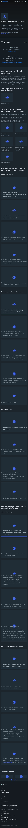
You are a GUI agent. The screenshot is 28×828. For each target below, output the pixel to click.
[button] (11, 779)
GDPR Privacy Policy (5, 813)
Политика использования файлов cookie (9, 809)
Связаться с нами (5, 792)
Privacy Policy (4, 811)
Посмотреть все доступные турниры (12, 62)
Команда (3, 790)
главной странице (7, 762)
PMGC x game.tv (4, 801)
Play (2, 788)
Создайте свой (5, 33)
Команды (3, 796)
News (2, 798)
